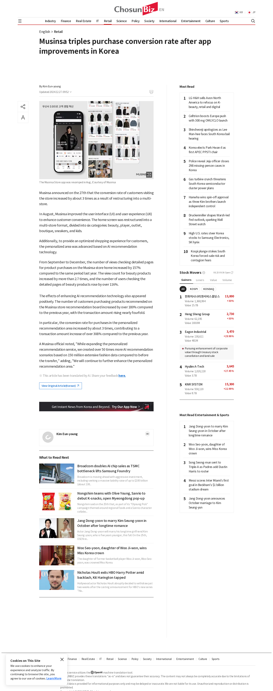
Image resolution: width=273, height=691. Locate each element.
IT (100, 659)
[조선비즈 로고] (136, 8)
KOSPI (194, 289)
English (44, 32)
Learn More (53, 678)
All (183, 289)
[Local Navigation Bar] (20, 21)
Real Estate (88, 659)
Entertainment (185, 659)
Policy (134, 659)
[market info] (204, 273)
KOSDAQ (208, 289)
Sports (216, 659)
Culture (203, 659)
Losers (200, 280)
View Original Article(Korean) (59, 386)
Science (122, 659)
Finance (72, 659)
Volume (227, 280)
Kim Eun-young (52, 86)
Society (147, 659)
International (164, 659)
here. (122, 376)
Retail (58, 32)
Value (213, 280)
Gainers (186, 280)
